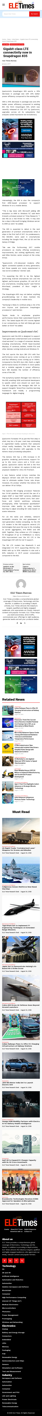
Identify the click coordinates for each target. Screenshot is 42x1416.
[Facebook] (17, 623)
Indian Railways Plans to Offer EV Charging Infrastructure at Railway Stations (27, 710)
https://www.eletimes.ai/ (21, 596)
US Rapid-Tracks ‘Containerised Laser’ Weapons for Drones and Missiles (18, 849)
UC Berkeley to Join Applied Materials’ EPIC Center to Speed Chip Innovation (26, 761)
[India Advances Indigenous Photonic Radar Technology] (7, 798)
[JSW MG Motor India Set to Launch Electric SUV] (21, 1065)
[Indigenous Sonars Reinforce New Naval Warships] (21, 870)
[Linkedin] (21, 623)
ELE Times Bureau (9, 61)
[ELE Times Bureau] (21, 584)
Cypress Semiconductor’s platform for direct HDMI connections (29, 569)
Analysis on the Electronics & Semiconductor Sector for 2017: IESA (11, 569)
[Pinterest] (16, 1260)
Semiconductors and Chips (17, 44)
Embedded (17, 743)
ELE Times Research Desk (10, 853)
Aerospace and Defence (21, 782)
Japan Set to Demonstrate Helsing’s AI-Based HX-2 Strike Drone (19, 967)
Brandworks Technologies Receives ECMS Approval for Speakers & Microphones (20, 1200)
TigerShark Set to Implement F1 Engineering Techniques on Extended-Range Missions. (18, 928)
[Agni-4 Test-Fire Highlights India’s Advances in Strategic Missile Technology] (7, 786)
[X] (25, 623)
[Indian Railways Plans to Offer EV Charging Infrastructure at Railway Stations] (7, 710)
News (9, 39)
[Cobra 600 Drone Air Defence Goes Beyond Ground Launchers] (21, 988)
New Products (18, 731)
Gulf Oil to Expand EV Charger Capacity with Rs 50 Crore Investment (19, 1161)
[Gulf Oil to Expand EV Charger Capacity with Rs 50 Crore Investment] (21, 1143)
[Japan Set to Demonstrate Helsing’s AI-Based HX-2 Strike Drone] (21, 949)
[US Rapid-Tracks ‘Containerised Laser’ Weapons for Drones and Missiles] (21, 831)
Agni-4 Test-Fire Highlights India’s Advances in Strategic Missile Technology (27, 786)
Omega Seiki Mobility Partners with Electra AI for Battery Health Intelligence (21, 1122)
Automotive (18, 706)
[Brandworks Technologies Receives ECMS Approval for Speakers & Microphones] (21, 1182)
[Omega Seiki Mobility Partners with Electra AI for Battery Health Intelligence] (21, 1104)
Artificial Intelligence (20, 757)
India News (15, 39)
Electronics (18, 718)
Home (4, 39)
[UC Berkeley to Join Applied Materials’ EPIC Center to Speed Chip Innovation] (7, 761)
